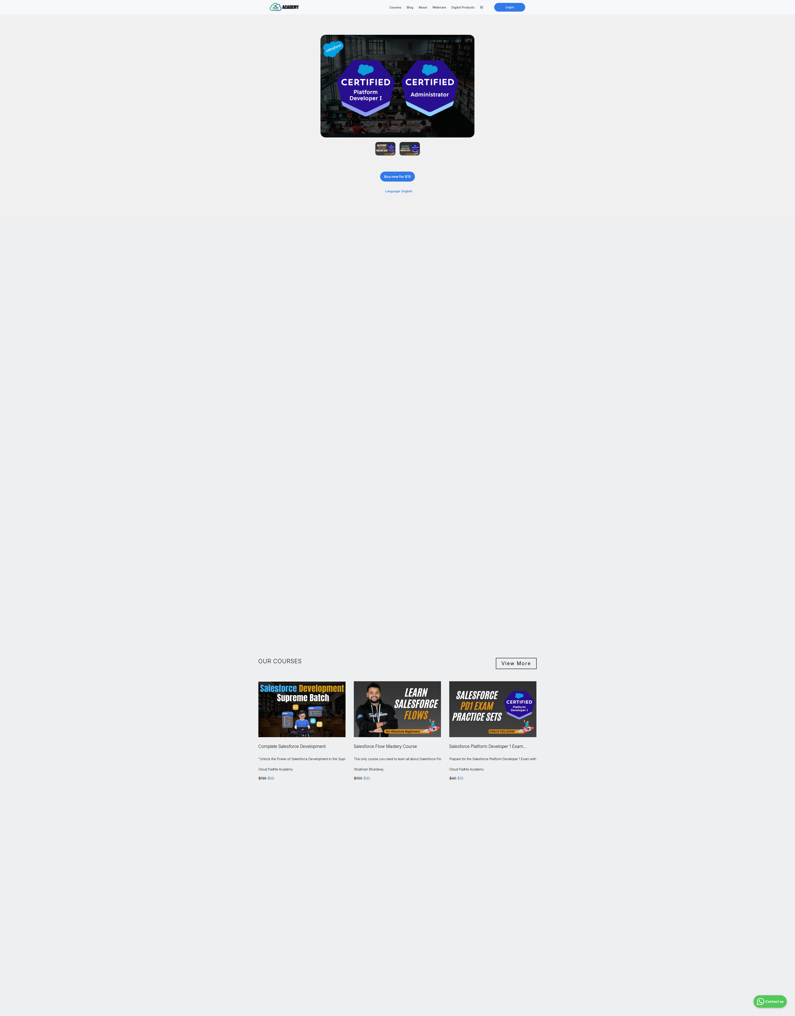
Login (510, 7)
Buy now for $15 (397, 177)
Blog (410, 7)
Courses (395, 7)
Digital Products (463, 7)
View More (516, 663)
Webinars (439, 7)
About (423, 7)
